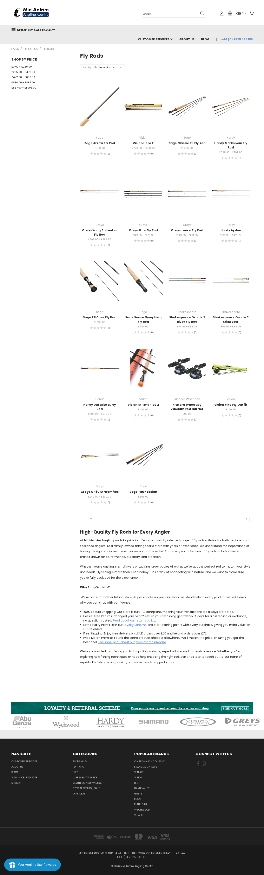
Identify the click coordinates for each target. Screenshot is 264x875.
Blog (205, 39)
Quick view (99, 98)
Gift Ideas (79, 793)
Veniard (139, 772)
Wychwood (142, 809)
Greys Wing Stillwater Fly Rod (99, 232)
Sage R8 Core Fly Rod (99, 317)
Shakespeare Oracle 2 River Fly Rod (187, 319)
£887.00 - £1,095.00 (23, 88)
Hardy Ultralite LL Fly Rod (99, 407)
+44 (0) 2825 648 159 (237, 39)
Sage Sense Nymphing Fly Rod (143, 319)
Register (31, 777)
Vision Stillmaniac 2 (143, 405)
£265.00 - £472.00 (23, 72)
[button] (132, 708)
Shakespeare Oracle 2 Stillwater (231, 319)
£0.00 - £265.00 (21, 67)
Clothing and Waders (87, 783)
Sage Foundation (143, 492)
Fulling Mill (141, 804)
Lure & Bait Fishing (85, 777)
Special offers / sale (86, 788)
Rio (136, 783)
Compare (98, 106)
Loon (137, 799)
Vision (138, 777)
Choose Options (100, 114)
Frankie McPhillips (146, 767)
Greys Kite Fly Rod (143, 230)
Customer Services (154, 39)
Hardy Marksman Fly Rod (230, 145)
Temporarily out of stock (231, 375)
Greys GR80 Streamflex (100, 492)
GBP (240, 13)
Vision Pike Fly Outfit (231, 405)
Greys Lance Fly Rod (187, 230)
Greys (138, 793)
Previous (253, 862)
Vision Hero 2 (143, 143)
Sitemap (16, 783)
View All (139, 815)
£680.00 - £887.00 (23, 82)
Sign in (16, 777)
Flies (76, 772)
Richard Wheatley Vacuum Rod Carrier (187, 407)
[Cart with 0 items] (252, 13)
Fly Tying (78, 767)
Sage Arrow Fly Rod (99, 143)
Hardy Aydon (230, 230)
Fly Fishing (80, 761)
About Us (186, 39)
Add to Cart (187, 375)
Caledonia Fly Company (149, 761)
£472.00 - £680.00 (23, 77)
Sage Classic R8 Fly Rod (187, 143)
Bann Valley (142, 788)
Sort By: (87, 67)
